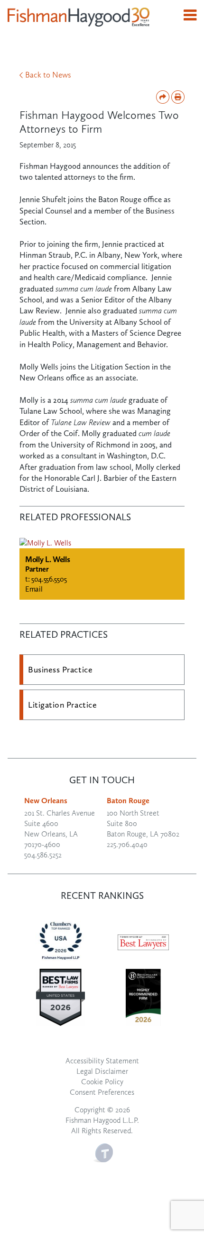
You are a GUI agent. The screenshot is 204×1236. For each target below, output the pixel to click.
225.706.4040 (127, 844)
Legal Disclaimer (102, 1071)
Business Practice (60, 669)
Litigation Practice (62, 705)
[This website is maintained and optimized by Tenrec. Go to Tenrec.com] (103, 1151)
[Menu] (190, 15)
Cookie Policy (102, 1081)
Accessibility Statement (102, 1060)
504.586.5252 (43, 854)
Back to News (48, 74)
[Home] (78, 16)
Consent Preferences (102, 1092)
